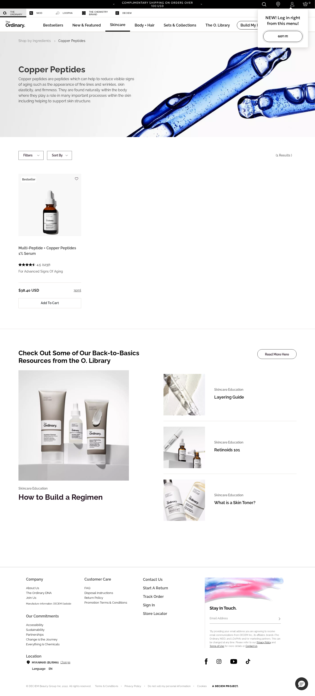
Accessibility (34, 625)
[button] (86, 25)
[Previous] (113, 4)
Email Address (219, 618)
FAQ (87, 588)
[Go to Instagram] (219, 661)
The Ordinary (16, 13)
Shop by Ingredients (34, 41)
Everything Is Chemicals (42, 644)
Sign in (149, 605)
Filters (28, 155)
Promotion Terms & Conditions (105, 602)
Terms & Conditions (106, 686)
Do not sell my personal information (169, 686)
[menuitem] (13, 13)
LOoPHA (68, 13)
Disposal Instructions (98, 593)
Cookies (202, 686)
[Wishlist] (76, 176)
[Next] (201, 4)
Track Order (153, 596)
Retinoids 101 (227, 449)
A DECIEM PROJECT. (225, 686)
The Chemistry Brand (98, 13)
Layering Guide (229, 397)
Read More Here (277, 354)
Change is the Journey (41, 639)
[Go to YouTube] (233, 661)
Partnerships (35, 634)
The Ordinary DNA (39, 593)
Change (65, 662)
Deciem (126, 13)
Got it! (283, 36)
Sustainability (35, 629)
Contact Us (251, 646)
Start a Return (155, 588)
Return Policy (93, 597)
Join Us (31, 597)
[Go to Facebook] (206, 661)
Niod (39, 13)
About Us (32, 588)
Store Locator (155, 613)
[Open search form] (264, 4)
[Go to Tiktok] (248, 661)
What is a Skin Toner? (235, 502)
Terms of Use (217, 646)
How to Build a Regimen (60, 497)
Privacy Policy (264, 642)
